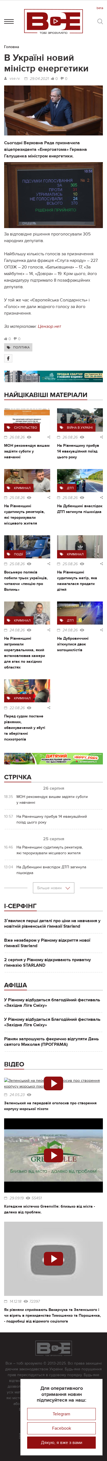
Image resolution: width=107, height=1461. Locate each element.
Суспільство (25, 427)
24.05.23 (17, 1095)
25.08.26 (17, 498)
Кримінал (22, 488)
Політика (21, 347)
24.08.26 (17, 630)
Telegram (61, 1414)
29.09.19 (17, 1198)
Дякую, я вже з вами (61, 1442)
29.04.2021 (39, 79)
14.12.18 (15, 1301)
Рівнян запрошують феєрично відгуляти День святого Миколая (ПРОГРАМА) (51, 1041)
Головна (11, 47)
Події (18, 554)
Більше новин (50, 888)
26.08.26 (17, 437)
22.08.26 (17, 708)
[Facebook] (8, 358)
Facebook (61, 1428)
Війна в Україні (80, 427)
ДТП (70, 488)
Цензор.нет (49, 326)
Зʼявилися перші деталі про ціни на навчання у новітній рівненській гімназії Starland (52, 923)
